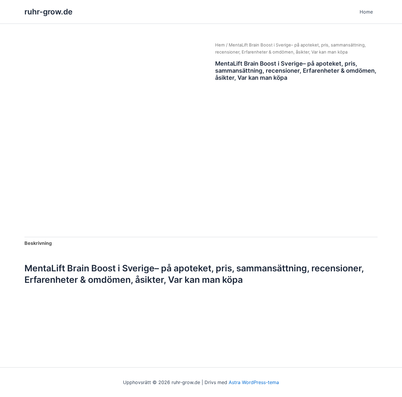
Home (366, 12)
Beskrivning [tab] (38, 243)
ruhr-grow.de (48, 11)
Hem (220, 45)
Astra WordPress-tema (254, 382)
